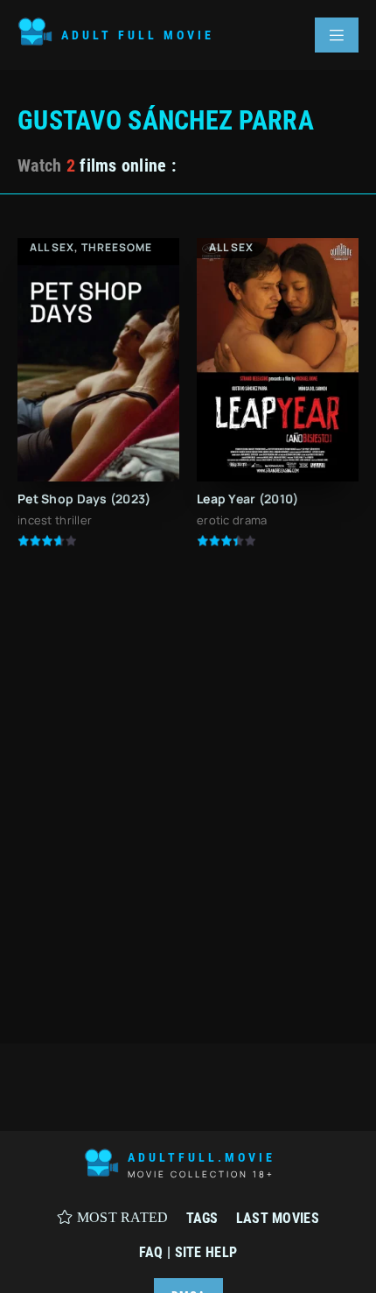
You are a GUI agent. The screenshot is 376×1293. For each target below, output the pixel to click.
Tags (202, 1218)
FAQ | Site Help (188, 1252)
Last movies (277, 1218)
